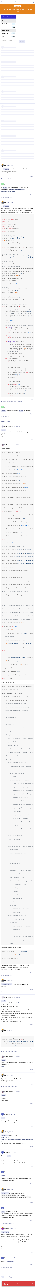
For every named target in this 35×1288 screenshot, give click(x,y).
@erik (3, 1118)
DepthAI (4, 24)
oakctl (3, 36)
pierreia (7, 169)
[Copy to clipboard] (32, 215)
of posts (17, 2)
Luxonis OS (5, 33)
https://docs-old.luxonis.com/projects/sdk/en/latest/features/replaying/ (17, 1139)
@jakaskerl (10, 1261)
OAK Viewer (5, 27)
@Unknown (5, 1135)
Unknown (6, 1232)
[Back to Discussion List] (1, 2)
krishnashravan (7, 984)
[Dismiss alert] (7, 1284)
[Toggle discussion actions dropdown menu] (33, 2)
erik (6, 187)
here (19, 1003)
